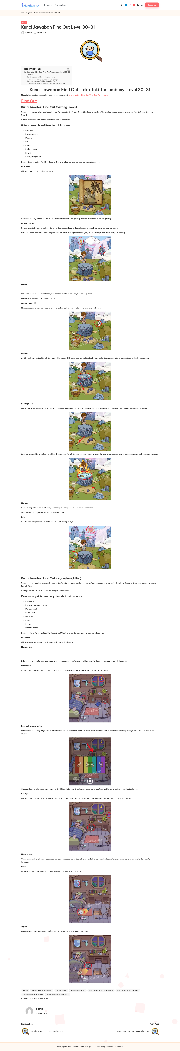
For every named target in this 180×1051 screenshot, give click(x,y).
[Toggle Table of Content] (67, 69)
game (24, 22)
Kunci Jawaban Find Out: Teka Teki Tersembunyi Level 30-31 (47, 72)
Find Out (30, 75)
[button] (152, 5)
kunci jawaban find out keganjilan (127, 990)
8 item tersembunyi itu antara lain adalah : (45, 79)
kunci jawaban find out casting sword (101, 990)
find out (25, 990)
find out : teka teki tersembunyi (42, 990)
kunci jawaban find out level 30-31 (58, 994)
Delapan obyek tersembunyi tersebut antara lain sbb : (49, 83)
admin (40, 1008)
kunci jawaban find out (78, 990)
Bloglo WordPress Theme (112, 1047)
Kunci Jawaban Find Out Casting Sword (42, 77)
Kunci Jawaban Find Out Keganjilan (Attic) (43, 81)
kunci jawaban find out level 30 (33, 994)
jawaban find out (61, 990)
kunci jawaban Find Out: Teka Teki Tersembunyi (88, 95)
